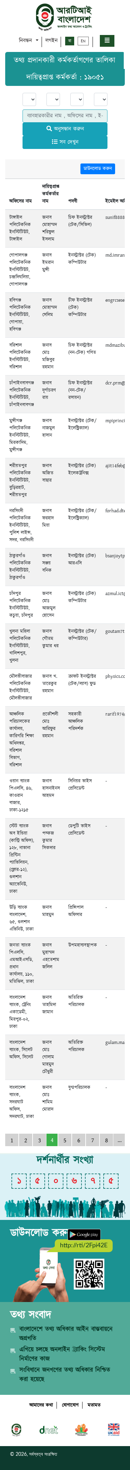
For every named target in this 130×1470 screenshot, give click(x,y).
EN (83, 41)
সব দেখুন (68, 142)
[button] (107, 41)
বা (69, 41)
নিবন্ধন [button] (26, 41)
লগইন (51, 41)
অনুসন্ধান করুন (68, 129)
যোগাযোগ (70, 1405)
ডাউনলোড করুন (98, 168)
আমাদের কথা (41, 1405)
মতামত (94, 1405)
